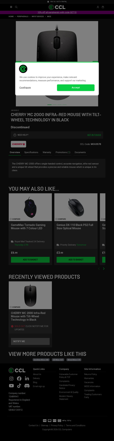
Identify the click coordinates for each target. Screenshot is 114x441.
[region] (57, 78)
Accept (76, 87)
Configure (25, 87)
